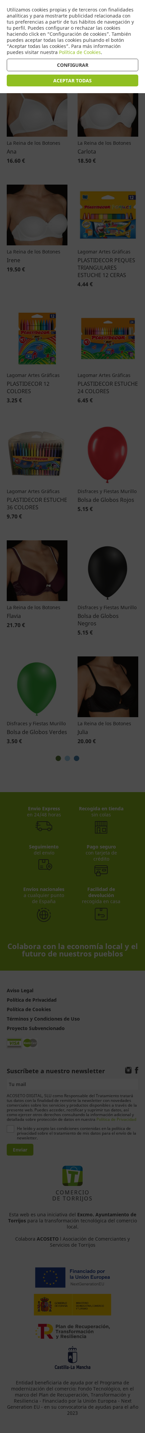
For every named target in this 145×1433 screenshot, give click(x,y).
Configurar (72, 65)
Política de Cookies (80, 52)
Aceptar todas (72, 80)
